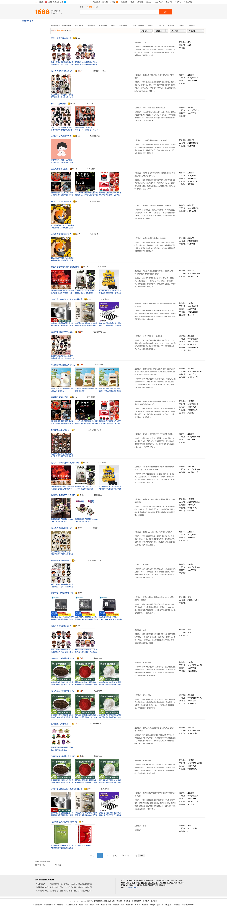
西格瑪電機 (91, 26)
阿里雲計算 (130, 905)
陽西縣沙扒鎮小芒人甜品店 (59, 884)
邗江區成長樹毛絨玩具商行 (62, 71)
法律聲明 (111, 901)
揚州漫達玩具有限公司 (60, 724)
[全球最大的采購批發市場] (48, 11)
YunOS (137, 905)
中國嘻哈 (171, 26)
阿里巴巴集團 (37, 905)
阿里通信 (145, 905)
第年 (78, 38)
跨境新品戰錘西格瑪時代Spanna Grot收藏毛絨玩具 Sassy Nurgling (86, 521)
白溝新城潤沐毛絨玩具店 (61, 234)
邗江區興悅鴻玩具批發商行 (62, 528)
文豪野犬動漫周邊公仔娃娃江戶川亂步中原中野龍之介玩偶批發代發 (62, 554)
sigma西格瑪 (66, 26)
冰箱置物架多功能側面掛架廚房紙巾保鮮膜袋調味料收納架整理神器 (86, 325)
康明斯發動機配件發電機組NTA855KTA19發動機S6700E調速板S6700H (110, 619)
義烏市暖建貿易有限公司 (61, 38)
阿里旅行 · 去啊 (106, 905)
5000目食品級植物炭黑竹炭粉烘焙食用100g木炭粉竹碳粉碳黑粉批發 (86, 195)
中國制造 (192, 26)
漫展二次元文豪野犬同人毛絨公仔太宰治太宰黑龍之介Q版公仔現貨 (62, 130)
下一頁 (115, 856)
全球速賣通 (73, 905)
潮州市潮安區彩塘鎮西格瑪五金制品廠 (66, 299)
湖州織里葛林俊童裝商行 (44, 891)
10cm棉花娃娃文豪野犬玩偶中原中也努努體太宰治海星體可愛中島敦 (62, 228)
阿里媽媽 (116, 905)
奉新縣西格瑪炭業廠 (59, 169)
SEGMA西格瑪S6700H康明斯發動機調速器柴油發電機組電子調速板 (62, 619)
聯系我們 (146, 901)
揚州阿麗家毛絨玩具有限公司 (63, 495)
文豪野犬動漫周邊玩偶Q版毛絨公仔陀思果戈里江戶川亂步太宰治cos (62, 456)
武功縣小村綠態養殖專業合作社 (61, 891)
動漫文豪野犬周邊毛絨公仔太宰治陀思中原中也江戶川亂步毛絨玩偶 (62, 587)
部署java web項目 (70, 884)
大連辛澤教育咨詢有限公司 (73, 887)
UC (155, 905)
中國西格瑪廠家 (132, 888)
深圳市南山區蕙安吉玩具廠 (62, 332)
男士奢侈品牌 (40, 884)
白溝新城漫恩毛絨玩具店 (61, 136)
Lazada (191, 905)
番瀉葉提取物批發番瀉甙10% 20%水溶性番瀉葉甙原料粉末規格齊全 (110, 391)
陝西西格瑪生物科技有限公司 (63, 365)
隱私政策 (127, 901)
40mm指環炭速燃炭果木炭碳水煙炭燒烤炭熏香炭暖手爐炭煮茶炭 (110, 293)
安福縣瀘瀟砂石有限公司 (44, 887)
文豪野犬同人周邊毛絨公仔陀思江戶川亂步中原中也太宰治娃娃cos (62, 97)
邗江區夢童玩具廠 (58, 104)
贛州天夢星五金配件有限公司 (74, 891)
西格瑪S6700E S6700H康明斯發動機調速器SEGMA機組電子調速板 (86, 619)
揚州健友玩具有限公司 (60, 430)
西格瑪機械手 (124, 26)
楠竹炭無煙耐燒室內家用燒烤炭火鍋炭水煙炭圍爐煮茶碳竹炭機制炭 (62, 195)
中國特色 (151, 26)
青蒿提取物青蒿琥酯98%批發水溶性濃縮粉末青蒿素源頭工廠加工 (110, 684)
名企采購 (57, 865)
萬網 (151, 905)
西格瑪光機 (103, 26)
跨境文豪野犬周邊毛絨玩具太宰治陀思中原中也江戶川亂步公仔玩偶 (62, 64)
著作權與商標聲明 (100, 901)
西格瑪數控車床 (138, 26)
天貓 (86, 905)
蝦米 (122, 905)
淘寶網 (81, 905)
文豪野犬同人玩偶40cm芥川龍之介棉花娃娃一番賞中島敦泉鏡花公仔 (62, 162)
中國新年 (182, 26)
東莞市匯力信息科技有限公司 (88, 891)
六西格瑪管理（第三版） (83, 845)
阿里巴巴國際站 (49, 905)
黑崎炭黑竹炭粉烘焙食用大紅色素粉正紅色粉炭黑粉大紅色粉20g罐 (110, 195)
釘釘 (170, 905)
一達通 (184, 905)
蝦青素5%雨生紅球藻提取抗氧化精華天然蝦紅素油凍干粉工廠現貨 (86, 684)
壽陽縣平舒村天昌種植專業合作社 (90, 887)
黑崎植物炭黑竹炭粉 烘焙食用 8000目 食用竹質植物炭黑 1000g (85, 293)
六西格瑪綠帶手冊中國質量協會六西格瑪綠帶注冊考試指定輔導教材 (62, 848)
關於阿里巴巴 (136, 901)
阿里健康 (177, 905)
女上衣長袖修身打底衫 (86, 884)
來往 (166, 905)
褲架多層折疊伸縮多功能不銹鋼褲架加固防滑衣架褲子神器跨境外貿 (110, 325)
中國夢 (113, 26)
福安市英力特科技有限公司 (62, 593)
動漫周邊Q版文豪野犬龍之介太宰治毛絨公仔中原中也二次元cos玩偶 (86, 130)
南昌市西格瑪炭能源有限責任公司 (65, 267)
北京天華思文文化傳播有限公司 (64, 822)
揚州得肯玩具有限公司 (60, 560)
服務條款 (119, 901)
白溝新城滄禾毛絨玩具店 (61, 201)
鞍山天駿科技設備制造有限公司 (61, 887)
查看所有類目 (27, 21)
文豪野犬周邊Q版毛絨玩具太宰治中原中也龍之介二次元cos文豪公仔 (62, 358)
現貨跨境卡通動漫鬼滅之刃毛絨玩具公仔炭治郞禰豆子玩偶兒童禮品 (86, 64)
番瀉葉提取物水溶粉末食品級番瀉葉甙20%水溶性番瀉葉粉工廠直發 (62, 684)
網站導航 (154, 901)
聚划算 (92, 905)
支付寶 (160, 905)
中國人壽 (161, 26)
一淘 (97, 905)
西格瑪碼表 (79, 26)
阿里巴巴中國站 (62, 905)
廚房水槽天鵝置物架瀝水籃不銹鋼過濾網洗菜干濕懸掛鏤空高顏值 (62, 325)
